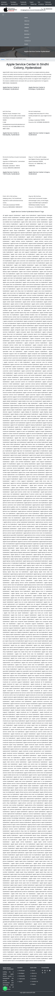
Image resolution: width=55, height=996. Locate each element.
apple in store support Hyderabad (22, 481)
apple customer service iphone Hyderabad (34, 384)
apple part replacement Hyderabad (30, 798)
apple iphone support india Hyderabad (14, 537)
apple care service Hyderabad (31, 284)
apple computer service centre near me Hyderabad (26, 347)
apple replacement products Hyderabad (22, 891)
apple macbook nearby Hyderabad (21, 710)
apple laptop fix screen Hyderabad (21, 554)
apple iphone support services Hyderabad (15, 539)
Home (26, 17)
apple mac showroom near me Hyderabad (31, 669)
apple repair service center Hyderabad (41, 865)
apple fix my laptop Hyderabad (33, 429)
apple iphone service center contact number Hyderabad (35, 520)
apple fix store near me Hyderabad (37, 436)
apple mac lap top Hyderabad (39, 632)
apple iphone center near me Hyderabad (35, 500)
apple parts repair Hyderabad (39, 801)
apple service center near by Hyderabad (30, 932)
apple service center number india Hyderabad (34, 941)
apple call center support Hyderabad (26, 250)
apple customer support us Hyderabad (40, 397)
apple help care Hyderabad (18, 442)
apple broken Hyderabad (36, 243)
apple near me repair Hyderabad (30, 779)
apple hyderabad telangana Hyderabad (23, 459)
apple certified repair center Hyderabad (36, 308)
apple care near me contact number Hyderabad (37, 278)
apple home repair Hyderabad (19, 455)
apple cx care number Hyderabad (42, 399)
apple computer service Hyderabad (35, 343)
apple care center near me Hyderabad (23, 254)
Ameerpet (22, 970)
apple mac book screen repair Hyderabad (24, 617)
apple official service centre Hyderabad (27, 792)
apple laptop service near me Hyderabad (16, 587)
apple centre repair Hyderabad (12, 306)
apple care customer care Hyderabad (24, 261)
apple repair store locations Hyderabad (15, 878)
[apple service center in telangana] (10, 9)
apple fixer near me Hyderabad (24, 438)
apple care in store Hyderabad (42, 267)
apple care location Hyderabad (28, 271)
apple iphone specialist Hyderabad (13, 535)
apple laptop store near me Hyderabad (24, 593)
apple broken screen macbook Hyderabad (28, 245)
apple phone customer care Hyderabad (30, 803)
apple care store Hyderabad (42, 291)
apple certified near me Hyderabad (13, 308)
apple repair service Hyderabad (19, 865)
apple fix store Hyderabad (18, 436)
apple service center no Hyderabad (32, 939)
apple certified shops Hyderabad (20, 319)
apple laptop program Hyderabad (37, 563)
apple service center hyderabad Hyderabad (18, 924)
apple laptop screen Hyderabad (43, 574)
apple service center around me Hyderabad (23, 911)
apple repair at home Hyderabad (29, 840)
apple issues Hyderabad (10, 541)
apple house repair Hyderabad (32, 457)
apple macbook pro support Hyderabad (23, 734)
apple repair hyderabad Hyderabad (13, 852)
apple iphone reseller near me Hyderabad (31, 516)
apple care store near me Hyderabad (14, 293)
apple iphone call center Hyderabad (37, 496)
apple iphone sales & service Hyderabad (34, 518)
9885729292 (4, 4)
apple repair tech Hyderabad (43, 885)
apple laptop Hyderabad (10, 546)
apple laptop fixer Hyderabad (42, 554)
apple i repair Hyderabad (44, 464)
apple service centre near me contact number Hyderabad (30, 958)
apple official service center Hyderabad (22, 790)
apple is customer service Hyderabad (40, 539)
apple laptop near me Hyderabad (41, 559)
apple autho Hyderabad (34, 237)
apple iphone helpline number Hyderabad (15, 509)
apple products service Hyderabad (37, 827)
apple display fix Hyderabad (29, 412)
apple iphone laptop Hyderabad (38, 509)
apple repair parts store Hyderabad (33, 859)
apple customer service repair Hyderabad (35, 392)
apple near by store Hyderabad (42, 777)
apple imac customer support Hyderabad (38, 468)
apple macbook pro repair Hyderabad (27, 716)
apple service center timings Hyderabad (22, 948)
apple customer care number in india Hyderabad (27, 366)
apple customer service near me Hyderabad (27, 390)
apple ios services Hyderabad (19, 483)
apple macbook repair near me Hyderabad (35, 740)
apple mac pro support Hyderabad (21, 645)
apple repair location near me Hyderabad (28, 855)
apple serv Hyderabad (30, 904)
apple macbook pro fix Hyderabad (27, 712)
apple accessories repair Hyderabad (36, 220)
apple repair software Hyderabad (42, 874)
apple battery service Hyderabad (22, 241)
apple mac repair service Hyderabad (30, 649)
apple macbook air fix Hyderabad (41, 682)
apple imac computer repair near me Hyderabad (33, 466)
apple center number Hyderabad (41, 299)
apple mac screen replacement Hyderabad (28, 660)
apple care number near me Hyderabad (39, 280)
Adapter (26, 27)
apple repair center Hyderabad (22, 842)
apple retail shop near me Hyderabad (23, 894)
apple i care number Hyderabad (20, 462)
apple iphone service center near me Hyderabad (32, 524)
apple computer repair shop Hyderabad (28, 332)
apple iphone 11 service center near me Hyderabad (36, 494)
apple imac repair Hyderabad (11, 470)
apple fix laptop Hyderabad (33, 425)
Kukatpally (22, 976)
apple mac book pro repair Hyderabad (16, 613)
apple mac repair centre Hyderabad (13, 647)
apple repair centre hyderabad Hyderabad (29, 846)
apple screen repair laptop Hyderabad (36, 900)
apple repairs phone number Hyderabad (29, 889)
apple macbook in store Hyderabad (27, 708)
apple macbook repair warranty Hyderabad (38, 744)
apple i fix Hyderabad (9, 464)
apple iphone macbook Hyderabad (28, 511)
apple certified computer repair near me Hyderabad (37, 306)
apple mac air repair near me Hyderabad (26, 600)
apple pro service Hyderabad (31, 814)
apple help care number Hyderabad (37, 442)
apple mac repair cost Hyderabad (35, 647)
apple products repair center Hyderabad (15, 824)
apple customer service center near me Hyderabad (35, 377)
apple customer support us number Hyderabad (17, 399)
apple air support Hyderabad (43, 226)
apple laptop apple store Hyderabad (27, 548)
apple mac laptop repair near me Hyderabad (34, 634)
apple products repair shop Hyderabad (14, 827)
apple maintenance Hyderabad (37, 762)
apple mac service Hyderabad (31, 662)
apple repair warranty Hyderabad (33, 887)
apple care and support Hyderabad (26, 252)
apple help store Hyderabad (26, 453)
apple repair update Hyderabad (13, 887)
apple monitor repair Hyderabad (38, 775)
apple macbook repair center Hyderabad (22, 736)
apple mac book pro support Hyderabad (23, 615)
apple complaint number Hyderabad (41, 319)
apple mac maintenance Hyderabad (37, 636)
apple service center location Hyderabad (27, 928)
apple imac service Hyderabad (35, 474)
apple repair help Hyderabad (19, 850)
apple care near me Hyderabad (13, 278)
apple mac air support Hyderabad (36, 604)
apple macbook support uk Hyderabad (39, 760)
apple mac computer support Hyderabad (30, 624)
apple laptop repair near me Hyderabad (39, 567)
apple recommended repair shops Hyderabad (33, 835)
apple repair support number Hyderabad (22, 885)
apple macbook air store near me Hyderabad (39, 695)
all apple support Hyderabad (11, 215)
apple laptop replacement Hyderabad (21, 574)
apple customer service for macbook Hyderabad (26, 382)
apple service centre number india (35, 961)
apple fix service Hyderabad (34, 433)
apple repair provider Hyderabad (21, 863)
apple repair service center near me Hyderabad (18, 868)
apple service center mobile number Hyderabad (29, 930)
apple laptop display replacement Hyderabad (23, 552)
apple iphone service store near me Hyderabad (37, 533)
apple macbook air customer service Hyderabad (32, 680)
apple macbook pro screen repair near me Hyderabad (30, 725)
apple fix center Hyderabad (34, 423)
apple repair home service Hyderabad (40, 850)
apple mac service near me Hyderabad (36, 667)
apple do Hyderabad (19, 416)
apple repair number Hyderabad (41, 857)
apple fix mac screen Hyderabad (41, 427)
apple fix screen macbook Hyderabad (14, 433)
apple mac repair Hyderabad (42, 645)
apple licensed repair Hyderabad (21, 595)
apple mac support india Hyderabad (40, 673)
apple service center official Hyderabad (40, 943)
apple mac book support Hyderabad (22, 619)
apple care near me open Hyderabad (14, 280)
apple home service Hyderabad (12, 457)
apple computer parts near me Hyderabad (24, 328)
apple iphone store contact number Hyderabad (38, 535)
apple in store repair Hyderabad (28, 479)
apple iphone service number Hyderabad (36, 531)
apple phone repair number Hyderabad (31, 807)
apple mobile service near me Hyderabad (16, 775)
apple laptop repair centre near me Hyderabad (37, 565)
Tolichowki (22, 979)
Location (26, 37)
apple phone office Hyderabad (34, 805)
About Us (26, 21)
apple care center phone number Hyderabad (25, 256)
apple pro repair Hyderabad (36, 811)
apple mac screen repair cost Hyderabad (23, 658)
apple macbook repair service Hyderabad (35, 742)
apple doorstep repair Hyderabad (37, 416)
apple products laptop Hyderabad (20, 822)
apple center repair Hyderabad (12, 302)
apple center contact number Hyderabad (31, 295)
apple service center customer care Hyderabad (34, 915)
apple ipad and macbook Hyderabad (40, 483)
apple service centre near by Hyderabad (22, 956)
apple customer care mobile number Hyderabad (24, 364)
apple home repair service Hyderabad (40, 455)
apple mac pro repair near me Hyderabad (32, 639)
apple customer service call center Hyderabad (27, 375)
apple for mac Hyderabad (37, 440)
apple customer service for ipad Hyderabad (16, 379)
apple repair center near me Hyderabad (23, 844)
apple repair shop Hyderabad (25, 872)
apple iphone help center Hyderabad (40, 507)
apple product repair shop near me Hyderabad (17, 820)
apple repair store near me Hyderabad (23, 881)
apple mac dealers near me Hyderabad (33, 628)
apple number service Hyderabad (38, 783)
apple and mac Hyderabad (12, 228)
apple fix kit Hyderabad (17, 425)
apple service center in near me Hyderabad (23, 926)
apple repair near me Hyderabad (21, 857)
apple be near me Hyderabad (19, 243)
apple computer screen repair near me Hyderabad (26, 341)
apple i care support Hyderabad (41, 462)
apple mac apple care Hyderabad (27, 606)
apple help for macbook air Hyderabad (25, 449)
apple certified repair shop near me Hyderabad (24, 312)
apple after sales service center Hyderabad (34, 222)
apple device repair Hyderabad (12, 410)
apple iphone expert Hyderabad (41, 505)
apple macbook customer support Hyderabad (23, 703)
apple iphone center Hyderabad (12, 500)
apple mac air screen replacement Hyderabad (28, 602)
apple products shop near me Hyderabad (23, 831)
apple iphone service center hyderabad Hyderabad (19, 522)
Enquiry (26, 44)
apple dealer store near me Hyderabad (30, 401)
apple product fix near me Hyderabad (21, 816)
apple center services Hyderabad (33, 302)
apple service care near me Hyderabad (23, 909)
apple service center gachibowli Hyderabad (24, 919)
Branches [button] (27, 34)
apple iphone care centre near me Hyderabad (38, 498)
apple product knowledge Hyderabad (14, 818)
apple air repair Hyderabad (27, 224)
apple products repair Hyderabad (41, 822)
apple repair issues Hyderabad (34, 852)
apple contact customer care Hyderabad (16, 358)
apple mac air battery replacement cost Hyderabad (26, 598)
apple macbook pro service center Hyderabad (25, 729)
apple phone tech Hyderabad (31, 809)
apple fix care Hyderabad (17, 423)
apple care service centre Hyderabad (25, 287)
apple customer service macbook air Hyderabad (17, 388)
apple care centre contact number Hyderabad (24, 258)
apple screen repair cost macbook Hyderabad (29, 898)
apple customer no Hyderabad (23, 373)
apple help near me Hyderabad (22, 451)
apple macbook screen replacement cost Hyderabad (35, 751)
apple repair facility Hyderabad (25, 848)
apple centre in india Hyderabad (20, 304)
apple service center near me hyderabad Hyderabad (27, 937)
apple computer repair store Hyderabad (35, 334)
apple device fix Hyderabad (43, 407)
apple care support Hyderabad (35, 293)
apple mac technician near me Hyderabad (15, 678)
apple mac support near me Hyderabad (15, 675)
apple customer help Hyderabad (31, 371)
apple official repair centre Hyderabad (26, 788)
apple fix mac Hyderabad (22, 427)
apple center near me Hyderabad (21, 299)
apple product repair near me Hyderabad (38, 818)
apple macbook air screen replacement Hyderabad (36, 688)
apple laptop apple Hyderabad (29, 546)
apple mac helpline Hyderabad (19, 632)
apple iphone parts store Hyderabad (27, 513)
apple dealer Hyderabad (10, 401)
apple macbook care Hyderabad (21, 701)
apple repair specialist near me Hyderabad (16, 876)
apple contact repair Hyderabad (38, 358)
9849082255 (14, 4)
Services (26, 24)
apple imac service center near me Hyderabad (33, 477)
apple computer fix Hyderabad (33, 321)
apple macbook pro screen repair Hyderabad (17, 723)
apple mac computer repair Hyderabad (22, 621)
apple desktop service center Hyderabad (22, 407)
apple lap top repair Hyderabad (42, 544)
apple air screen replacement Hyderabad (22, 226)
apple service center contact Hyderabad (27, 913)
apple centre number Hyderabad (41, 304)
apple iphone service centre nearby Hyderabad (32, 528)
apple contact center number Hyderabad (40, 356)
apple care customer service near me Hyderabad (30, 263)
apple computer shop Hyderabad (31, 349)
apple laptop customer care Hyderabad (24, 550)
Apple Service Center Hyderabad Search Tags (27, 212)
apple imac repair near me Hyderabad (32, 470)
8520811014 (41, 4)
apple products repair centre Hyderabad (39, 824)
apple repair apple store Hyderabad (33, 837)
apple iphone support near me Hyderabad (39, 537)
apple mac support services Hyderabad (39, 675)
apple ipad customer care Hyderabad (15, 485)
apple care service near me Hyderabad (28, 289)
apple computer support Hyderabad (35, 351)
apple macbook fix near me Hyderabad (28, 706)
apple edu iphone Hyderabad (30, 418)
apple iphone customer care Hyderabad (36, 503)
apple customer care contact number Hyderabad (37, 360)
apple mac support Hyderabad (19, 673)
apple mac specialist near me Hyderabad (28, 671)
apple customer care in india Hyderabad (17, 362)
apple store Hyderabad (29, 215)
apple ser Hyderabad (17, 904)
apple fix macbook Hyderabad (12, 429)
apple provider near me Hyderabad (20, 833)
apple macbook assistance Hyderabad (36, 697)
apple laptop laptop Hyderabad (20, 559)
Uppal (20, 981)
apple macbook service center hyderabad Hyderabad (19, 755)
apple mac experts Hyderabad (28, 630)
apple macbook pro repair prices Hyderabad (33, 719)
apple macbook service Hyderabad (13, 753)
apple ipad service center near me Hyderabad (25, 492)
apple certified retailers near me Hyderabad (33, 315)
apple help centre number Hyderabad (31, 446)
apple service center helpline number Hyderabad (38, 922)
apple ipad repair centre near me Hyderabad (23, 490)
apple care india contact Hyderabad (14, 269)
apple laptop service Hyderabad (21, 580)
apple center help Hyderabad (30, 297)
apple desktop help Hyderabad (28, 403)
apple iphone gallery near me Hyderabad (15, 507)
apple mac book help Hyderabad (20, 611)
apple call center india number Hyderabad (27, 248)
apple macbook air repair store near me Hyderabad (26, 686)
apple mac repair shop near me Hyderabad (27, 652)
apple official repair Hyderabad (29, 786)
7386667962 (33, 4)
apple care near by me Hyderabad (42, 276)
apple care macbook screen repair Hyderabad (30, 274)
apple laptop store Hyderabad (20, 591)
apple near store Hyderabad (23, 781)
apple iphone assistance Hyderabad (14, 496)
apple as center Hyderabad (23, 235)
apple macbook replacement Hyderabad (15, 747)
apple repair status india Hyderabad (40, 876)
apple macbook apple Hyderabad (14, 697)
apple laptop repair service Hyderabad (14, 570)
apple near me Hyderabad (11, 779)
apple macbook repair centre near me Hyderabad (32, 738)
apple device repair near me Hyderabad (35, 410)
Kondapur (21, 973)
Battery (26, 31)
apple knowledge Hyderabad (23, 544)
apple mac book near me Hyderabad (41, 611)
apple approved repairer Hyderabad (21, 233)
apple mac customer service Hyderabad (32, 626)
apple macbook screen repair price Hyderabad (24, 749)
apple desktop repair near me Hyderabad (22, 405)
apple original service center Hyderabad (31, 796)
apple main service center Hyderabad (14, 762)
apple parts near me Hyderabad (19, 801)
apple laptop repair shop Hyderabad (37, 570)
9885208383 (48, 4)
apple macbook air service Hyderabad (15, 690)
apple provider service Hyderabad (42, 833)
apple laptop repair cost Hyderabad (14, 567)
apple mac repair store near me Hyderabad (29, 654)
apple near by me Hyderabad (22, 777)
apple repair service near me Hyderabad (25, 870)
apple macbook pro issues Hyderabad (27, 714)
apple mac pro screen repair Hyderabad (36, 641)
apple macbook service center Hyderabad (38, 753)
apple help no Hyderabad (40, 451)
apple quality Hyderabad (10, 835)
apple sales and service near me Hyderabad (24, 896)
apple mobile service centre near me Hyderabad (38, 773)
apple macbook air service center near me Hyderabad (26, 693)
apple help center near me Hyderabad (33, 444)
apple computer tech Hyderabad (37, 353)
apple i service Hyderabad (10, 466)
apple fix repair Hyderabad (43, 431)
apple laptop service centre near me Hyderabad (38, 585)
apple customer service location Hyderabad (38, 386)
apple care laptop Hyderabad (35, 269)
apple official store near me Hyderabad (32, 794)
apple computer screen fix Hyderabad (40, 336)
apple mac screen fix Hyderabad (27, 656)
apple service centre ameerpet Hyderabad (23, 950)
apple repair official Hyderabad (12, 859)
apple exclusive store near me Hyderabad (23, 420)
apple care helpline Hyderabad (23, 265)
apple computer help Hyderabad (26, 323)
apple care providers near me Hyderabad (35, 282)
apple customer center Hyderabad (36, 369)
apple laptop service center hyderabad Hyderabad (27, 582)
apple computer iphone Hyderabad (23, 325)
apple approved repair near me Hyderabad (34, 228)
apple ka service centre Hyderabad (28, 541)
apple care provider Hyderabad (12, 282)
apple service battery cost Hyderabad (23, 907)
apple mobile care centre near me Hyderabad (33, 764)
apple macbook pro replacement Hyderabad (39, 721)
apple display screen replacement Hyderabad (24, 414)
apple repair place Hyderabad (24, 861)
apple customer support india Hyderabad (38, 395)
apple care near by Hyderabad (22, 276)
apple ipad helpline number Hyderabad (24, 487)
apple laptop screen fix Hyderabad (14, 576)
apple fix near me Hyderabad (25, 431)
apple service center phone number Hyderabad (17, 945)
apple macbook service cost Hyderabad (34, 757)
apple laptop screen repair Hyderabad (36, 576)
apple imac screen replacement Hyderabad (31, 472)
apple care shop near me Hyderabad (22, 291)
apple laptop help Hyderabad (11, 557)
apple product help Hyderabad (42, 816)
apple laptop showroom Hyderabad (14, 589)
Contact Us (27, 41)
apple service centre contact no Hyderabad (28, 952)
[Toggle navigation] (3, 14)
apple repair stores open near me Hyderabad (24, 883)
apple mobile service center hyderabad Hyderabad (27, 770)
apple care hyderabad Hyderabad (21, 267)
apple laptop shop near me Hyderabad (40, 587)
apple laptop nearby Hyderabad (12, 561)
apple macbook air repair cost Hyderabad (16, 684)
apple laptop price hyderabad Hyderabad (35, 561)
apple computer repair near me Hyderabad (24, 330)
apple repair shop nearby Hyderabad (21, 874)
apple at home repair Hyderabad (42, 235)
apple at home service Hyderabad (14, 237)
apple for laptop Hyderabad (19, 440)
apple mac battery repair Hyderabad (22, 608)
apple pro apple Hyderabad (19, 811)
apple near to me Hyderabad (42, 781)
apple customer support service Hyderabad (15, 397)
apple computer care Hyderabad (13, 321)
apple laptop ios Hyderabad (30, 557)
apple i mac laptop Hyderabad (26, 464)
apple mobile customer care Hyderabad (36, 766)
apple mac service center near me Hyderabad (29, 665)
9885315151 (24, 4)
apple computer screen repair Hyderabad (16, 338)
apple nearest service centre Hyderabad (15, 783)
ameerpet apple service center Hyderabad (32, 217)
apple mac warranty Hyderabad (38, 678)
